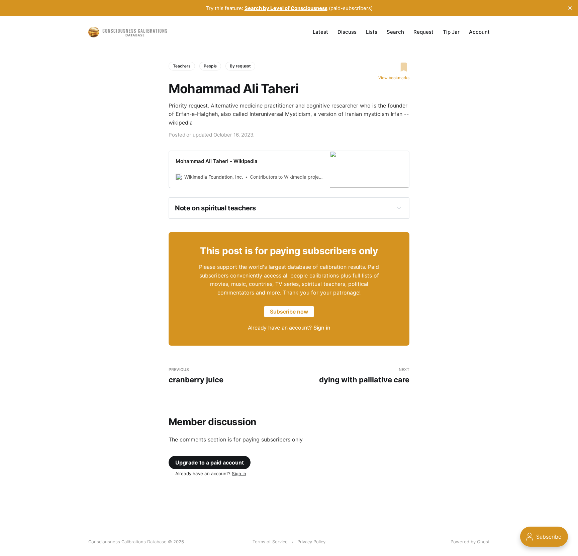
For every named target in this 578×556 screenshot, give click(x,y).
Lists (371, 32)
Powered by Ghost (470, 541)
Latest (320, 32)
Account (479, 32)
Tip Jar (451, 32)
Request (423, 32)
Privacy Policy (311, 541)
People (210, 65)
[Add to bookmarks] (393, 67)
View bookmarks (393, 77)
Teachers (182, 65)
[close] (570, 8)
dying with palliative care (364, 375)
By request (240, 65)
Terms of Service (270, 541)
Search (395, 32)
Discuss (347, 32)
